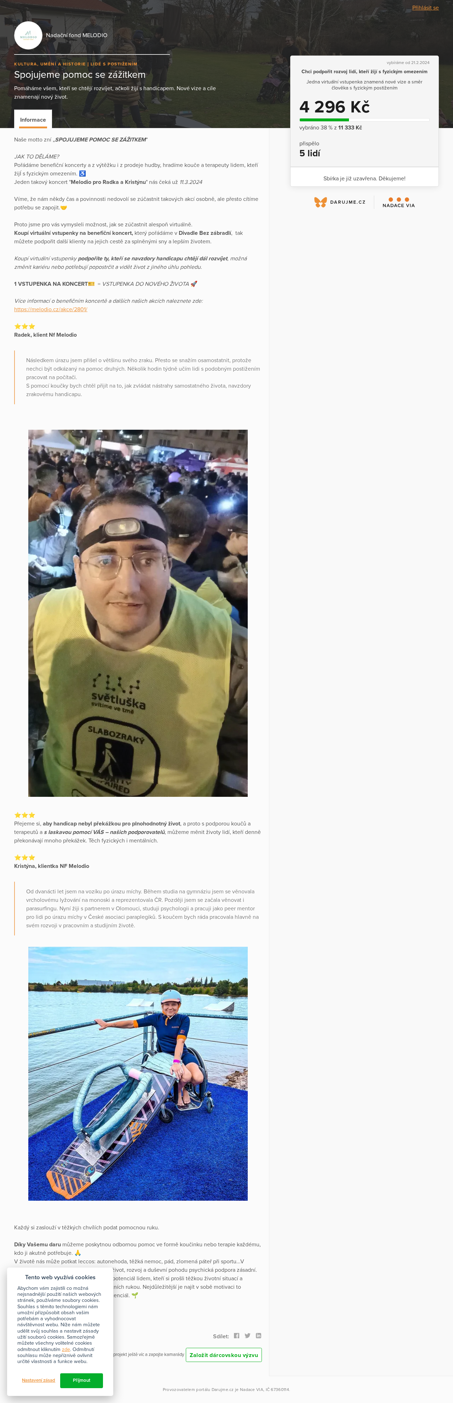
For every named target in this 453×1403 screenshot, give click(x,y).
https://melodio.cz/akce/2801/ (50, 309)
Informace (33, 119)
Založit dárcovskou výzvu (224, 1355)
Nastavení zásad (38, 1380)
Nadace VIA (251, 1389)
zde (66, 1349)
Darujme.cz (223, 1389)
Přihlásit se (425, 7)
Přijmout (81, 1380)
